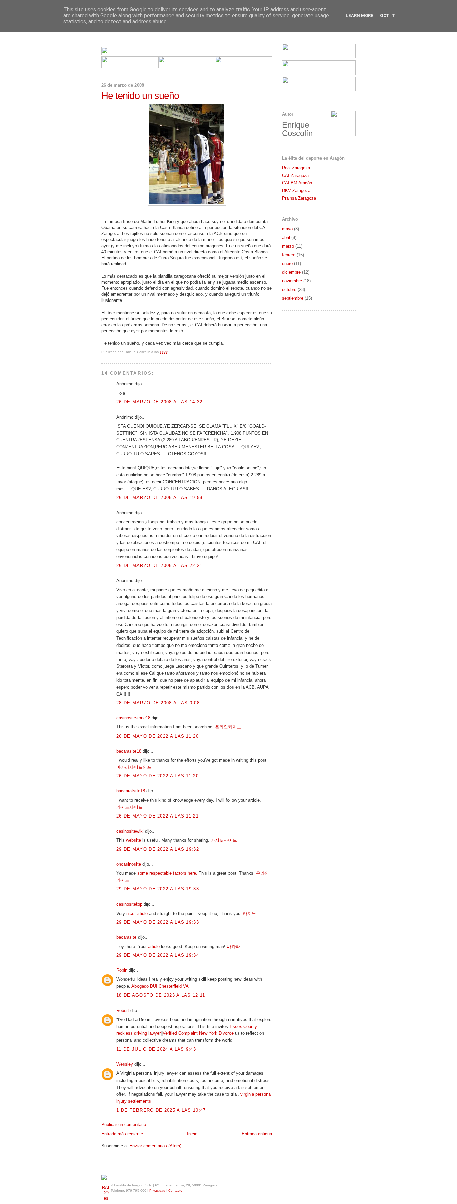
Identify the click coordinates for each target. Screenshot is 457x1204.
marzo (288, 246)
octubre (289, 289)
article (154, 946)
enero (287, 263)
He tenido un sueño (140, 96)
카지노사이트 (129, 807)
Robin (121, 970)
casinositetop (129, 904)
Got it (387, 15)
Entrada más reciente (122, 1133)
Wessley (124, 1064)
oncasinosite (128, 864)
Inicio (192, 1133)
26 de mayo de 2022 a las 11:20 (157, 736)
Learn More (359, 15)
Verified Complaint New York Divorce (198, 1033)
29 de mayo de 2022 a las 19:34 (157, 955)
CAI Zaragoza (295, 175)
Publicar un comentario (123, 1124)
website (133, 840)
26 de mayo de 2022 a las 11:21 (157, 816)
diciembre (291, 272)
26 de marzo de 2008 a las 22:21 (159, 565)
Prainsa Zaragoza (299, 198)
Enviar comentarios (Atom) (155, 1145)
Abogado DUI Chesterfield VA (160, 986)
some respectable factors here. (167, 873)
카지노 (249, 913)
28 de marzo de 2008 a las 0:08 (158, 702)
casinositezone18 (133, 717)
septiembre (292, 298)
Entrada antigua (257, 1133)
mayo (287, 228)
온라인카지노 (228, 726)
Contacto (175, 1190)
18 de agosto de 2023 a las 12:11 (160, 995)
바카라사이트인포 (133, 767)
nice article (137, 913)
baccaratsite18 (130, 790)
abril (286, 237)
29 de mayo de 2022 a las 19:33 (157, 888)
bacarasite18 (128, 751)
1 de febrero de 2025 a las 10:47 (161, 1110)
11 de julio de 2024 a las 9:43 (156, 1049)
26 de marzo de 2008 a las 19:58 (159, 497)
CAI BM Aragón (297, 182)
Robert (122, 1010)
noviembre (292, 280)
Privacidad (157, 1190)
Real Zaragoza (296, 167)
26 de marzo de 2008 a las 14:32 (159, 401)
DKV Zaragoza (296, 190)
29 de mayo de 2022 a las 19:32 (157, 849)
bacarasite (126, 937)
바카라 (233, 946)
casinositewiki (130, 831)
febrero (288, 254)
